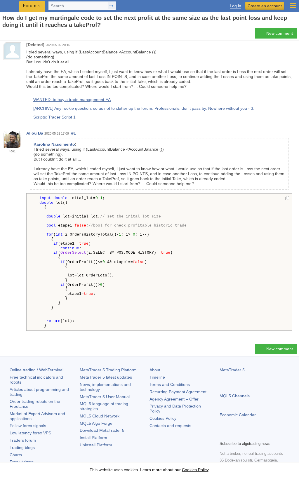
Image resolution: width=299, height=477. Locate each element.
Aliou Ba (34, 133)
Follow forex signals (28, 425)
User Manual (105, 396)
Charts (16, 454)
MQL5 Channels (235, 396)
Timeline (157, 377)
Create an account (265, 6)
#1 (73, 133)
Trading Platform (108, 370)
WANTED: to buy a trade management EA (72, 99)
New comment (279, 33)
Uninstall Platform (96, 445)
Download (102, 430)
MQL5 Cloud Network (99, 416)
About (155, 370)
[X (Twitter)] (241, 435)
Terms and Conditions (170, 384)
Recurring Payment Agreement (178, 391)
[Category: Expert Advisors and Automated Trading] (11, 35)
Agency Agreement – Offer (174, 399)
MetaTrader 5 (232, 370)
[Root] (4, 35)
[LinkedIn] (260, 435)
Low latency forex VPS (30, 433)
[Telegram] (232, 435)
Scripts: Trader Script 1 (54, 117)
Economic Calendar (238, 414)
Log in (235, 6)
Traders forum (23, 440)
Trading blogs (22, 447)
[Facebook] (223, 435)
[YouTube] (251, 435)
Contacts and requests (170, 425)
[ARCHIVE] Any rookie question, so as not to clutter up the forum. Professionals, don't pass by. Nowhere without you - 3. (143, 108)
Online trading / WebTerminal (36, 370)
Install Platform (93, 437)
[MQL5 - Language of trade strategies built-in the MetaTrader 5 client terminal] (10, 6)
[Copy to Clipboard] (287, 198)
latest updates (106, 377)
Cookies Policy (163, 418)
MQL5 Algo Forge (96, 423)
